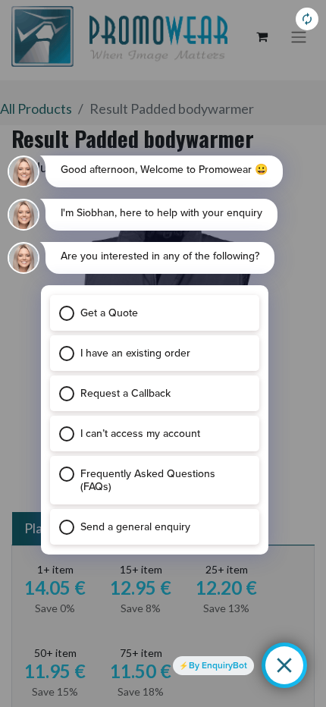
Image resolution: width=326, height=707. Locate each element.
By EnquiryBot (218, 665)
